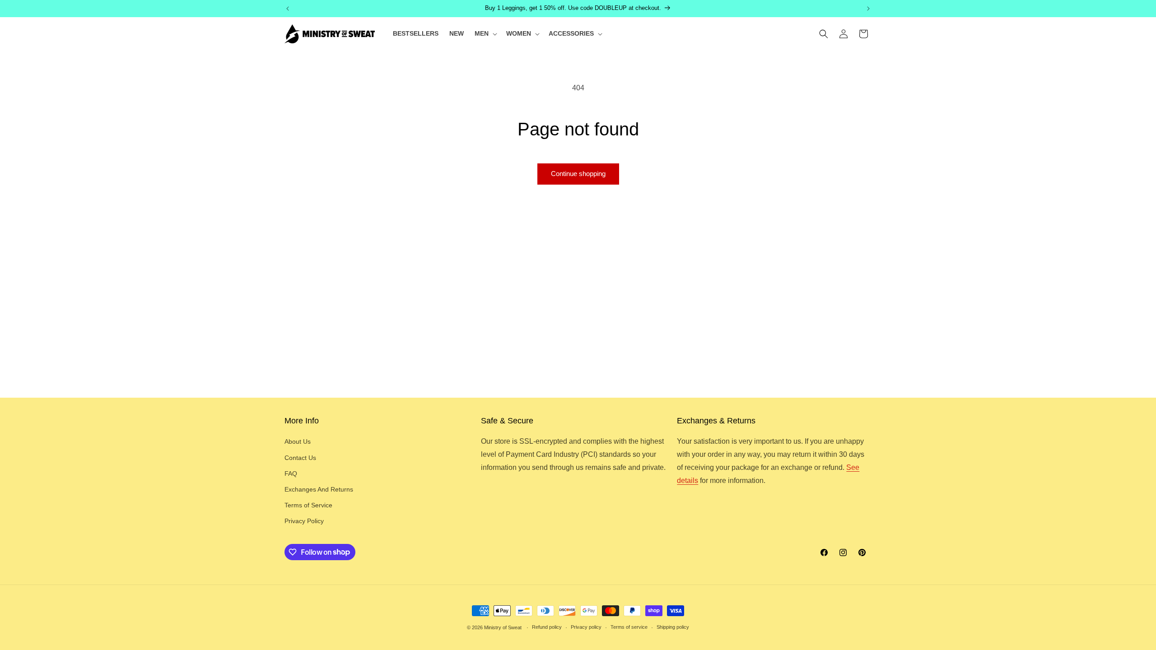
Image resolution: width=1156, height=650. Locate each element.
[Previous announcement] (288, 8)
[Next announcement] (868, 8)
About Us (297, 441)
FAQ (290, 473)
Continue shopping (578, 173)
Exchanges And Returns (318, 489)
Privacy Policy (304, 521)
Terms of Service (308, 505)
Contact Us (300, 457)
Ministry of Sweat (503, 627)
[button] (485, 33)
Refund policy (547, 627)
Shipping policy (673, 627)
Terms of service (629, 627)
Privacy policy (586, 627)
